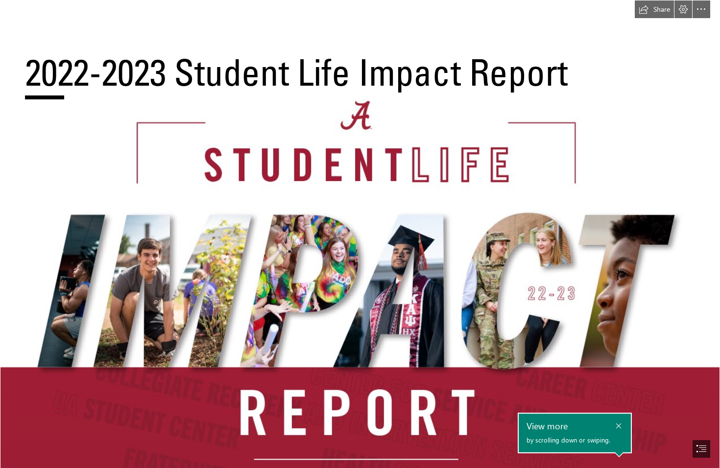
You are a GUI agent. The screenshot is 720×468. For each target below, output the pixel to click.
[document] (360, 234)
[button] (654, 9)
